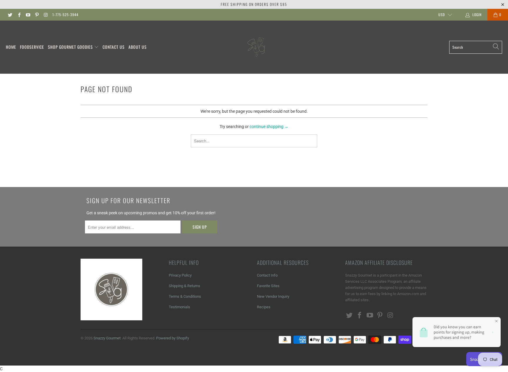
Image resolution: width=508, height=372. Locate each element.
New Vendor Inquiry (273, 296)
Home (11, 47)
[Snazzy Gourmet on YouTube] (27, 15)
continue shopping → (269, 126)
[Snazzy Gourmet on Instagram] (45, 15)
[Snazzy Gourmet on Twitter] (9, 15)
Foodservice (32, 47)
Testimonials (179, 307)
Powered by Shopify (172, 338)
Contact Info (267, 275)
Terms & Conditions (185, 296)
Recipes (263, 307)
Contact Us (114, 47)
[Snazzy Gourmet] (256, 47)
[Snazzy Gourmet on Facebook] (18, 15)
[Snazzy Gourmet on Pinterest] (36, 15)
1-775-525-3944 (65, 14)
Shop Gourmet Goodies (71, 47)
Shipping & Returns (184, 286)
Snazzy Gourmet (107, 338)
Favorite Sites (268, 286)
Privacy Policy (180, 275)
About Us (137, 47)
